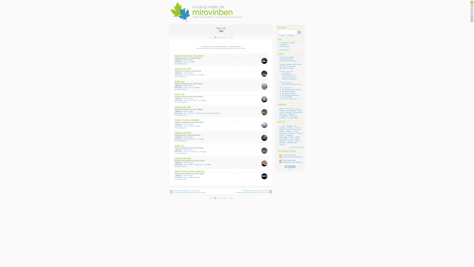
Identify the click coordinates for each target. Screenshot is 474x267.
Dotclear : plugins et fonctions (290, 64)
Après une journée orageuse (190, 171)
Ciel (184, 62)
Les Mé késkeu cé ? (289, 75)
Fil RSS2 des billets (289, 160)
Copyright (283, 44)
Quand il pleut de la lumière (189, 56)
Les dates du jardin (286, 59)
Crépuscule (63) (183, 158)
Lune (292, 139)
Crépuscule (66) (183, 68)
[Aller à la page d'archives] (471, 5)
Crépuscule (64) (183, 133)
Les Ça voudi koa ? (289, 77)
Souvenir (282, 143)
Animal (297, 128)
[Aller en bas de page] (471, 14)
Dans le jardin (291, 110)
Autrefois (282, 118)
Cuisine (297, 141)
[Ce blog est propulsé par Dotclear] (290, 167)
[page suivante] (471, 17)
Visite (296, 131)
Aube (185, 87)
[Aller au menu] (471, 11)
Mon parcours (284, 46)
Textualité (283, 114)
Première (216, 113)
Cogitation (289, 135)
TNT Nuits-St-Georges (287, 66)
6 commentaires (181, 141)
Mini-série (297, 130)
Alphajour (283, 133)
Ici (187, 62)
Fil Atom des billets (289, 155)
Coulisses (190, 113)
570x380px (286, 84)
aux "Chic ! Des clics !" (290, 99)
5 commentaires (181, 64)
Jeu (283, 126)
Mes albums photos (286, 68)
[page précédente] (471, 20)
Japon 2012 (293, 116)
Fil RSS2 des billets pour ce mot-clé (256, 191)
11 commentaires (181, 102)
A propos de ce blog (287, 43)
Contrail (194, 100)
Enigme (289, 131)
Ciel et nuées (188, 60)
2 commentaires (181, 153)
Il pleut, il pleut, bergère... (187, 120)
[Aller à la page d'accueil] (471, 2)
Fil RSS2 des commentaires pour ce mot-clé (252, 192)
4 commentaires (181, 77)
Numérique (283, 116)
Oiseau (291, 137)
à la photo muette (288, 91)
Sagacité (291, 114)
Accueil (282, 35)
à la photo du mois (289, 93)
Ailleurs (299, 133)
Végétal (289, 126)
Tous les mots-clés (296, 147)
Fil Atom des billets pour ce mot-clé (186, 191)
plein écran (296, 84)
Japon (297, 139)
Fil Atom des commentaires (292, 157)
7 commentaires (181, 115)
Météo (191, 126)
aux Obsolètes (287, 97)
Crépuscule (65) (183, 107)
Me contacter (284, 50)
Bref (281, 109)
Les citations (286, 73)
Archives (290, 35)
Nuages (192, 62)
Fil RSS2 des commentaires (292, 162)
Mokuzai (282, 141)
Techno (282, 144)
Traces (281, 135)
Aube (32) (179, 94)
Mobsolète (283, 137)
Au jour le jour (289, 109)
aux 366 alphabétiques (290, 95)
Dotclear (288, 112)
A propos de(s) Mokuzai (288, 61)
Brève (281, 130)
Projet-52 (288, 130)
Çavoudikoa (283, 139)
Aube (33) (180, 81)
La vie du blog (292, 118)
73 (231, 37)
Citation (282, 131)
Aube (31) (179, 145)
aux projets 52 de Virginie (291, 89)
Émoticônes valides (286, 57)
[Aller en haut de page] (471, 8)
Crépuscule (191, 75)
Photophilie (297, 112)
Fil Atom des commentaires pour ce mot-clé (189, 192)
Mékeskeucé (292, 143)
